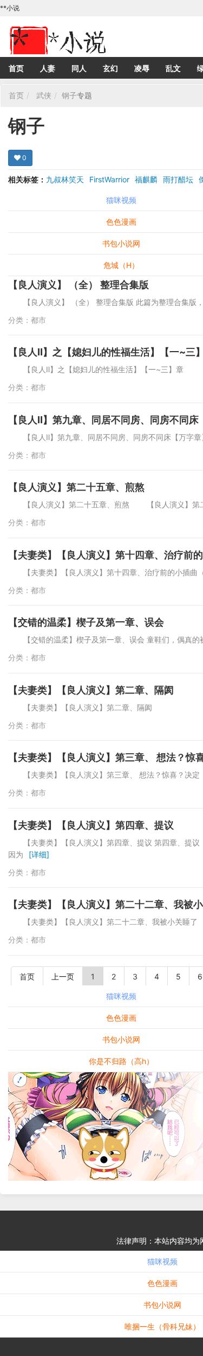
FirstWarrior (109, 179)
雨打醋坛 (178, 179)
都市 (38, 319)
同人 (79, 68)
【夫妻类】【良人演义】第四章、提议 (91, 825)
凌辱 (141, 68)
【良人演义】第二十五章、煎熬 (76, 487)
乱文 (173, 68)
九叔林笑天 (65, 179)
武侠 (43, 95)
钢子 (69, 95)
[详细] (39, 854)
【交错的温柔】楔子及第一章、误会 (86, 622)
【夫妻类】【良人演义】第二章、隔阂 (91, 690)
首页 (16, 68)
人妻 (47, 68)
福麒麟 (146, 179)
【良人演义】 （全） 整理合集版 (78, 284)
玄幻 (110, 68)
